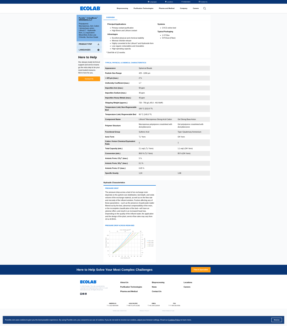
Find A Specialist (201, 270)
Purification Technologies (131, 287)
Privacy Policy (144, 310)
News (154, 287)
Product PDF (85, 44)
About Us (124, 282)
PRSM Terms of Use (168, 310)
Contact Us (89, 79)
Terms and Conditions (120, 310)
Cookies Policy (174, 320)
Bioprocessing (158, 282)
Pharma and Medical (129, 291)
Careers (196, 8)
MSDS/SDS (186, 2)
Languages (84, 50)
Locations (170, 2)
